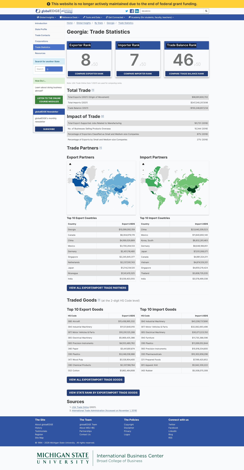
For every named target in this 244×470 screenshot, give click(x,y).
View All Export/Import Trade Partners (97, 287)
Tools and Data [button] (93, 17)
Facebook (173, 427)
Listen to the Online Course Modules (49, 100)
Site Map (39, 437)
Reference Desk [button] (70, 17)
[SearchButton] (206, 11)
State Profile (41, 29)
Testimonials (41, 431)
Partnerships (86, 431)
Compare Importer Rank (138, 73)
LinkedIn (173, 431)
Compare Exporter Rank (89, 73)
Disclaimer (129, 427)
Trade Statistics (42, 47)
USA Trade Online (80, 407)
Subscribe (49, 129)
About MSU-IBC (87, 427)
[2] (102, 116)
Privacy (127, 431)
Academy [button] (151, 17)
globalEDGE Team (88, 424)
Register (39, 434)
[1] (93, 90)
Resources (40, 53)
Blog (171, 434)
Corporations (41, 41)
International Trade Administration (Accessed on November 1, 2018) (104, 410)
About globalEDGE (44, 424)
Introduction (41, 23)
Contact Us (85, 434)
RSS (170, 437)
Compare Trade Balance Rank (186, 73)
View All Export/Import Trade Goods (95, 379)
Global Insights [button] (47, 17)
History (38, 427)
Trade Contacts (42, 35)
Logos (127, 434)
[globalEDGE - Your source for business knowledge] (54, 11)
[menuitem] (109, 192)
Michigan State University (62, 442)
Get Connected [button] (116, 17)
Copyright (129, 424)
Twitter (172, 424)
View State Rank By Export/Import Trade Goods (103, 392)
